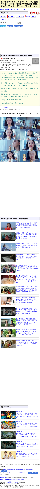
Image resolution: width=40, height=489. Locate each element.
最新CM (34, 16)
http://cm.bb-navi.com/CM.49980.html (17, 473)
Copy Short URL (18, 26)
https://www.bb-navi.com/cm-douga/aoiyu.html (12, 479)
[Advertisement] (20, 42)
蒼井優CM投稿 (20, 16)
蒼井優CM (3, 16)
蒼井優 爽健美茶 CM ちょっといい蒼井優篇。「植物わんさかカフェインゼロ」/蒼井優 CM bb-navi (26, 245)
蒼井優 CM (8, 9)
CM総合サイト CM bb (13, 482)
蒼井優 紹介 (11, 16)
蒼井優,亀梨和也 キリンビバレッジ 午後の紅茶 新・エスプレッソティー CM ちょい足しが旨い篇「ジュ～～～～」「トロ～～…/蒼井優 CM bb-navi (26, 279)
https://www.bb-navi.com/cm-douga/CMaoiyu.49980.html (18, 469)
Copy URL (10, 26)
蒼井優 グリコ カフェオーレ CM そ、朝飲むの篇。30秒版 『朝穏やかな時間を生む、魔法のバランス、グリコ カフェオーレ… (20, 4)
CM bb (28, 16)
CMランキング (5, 19)
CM (1, 9)
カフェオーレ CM (19, 9)
